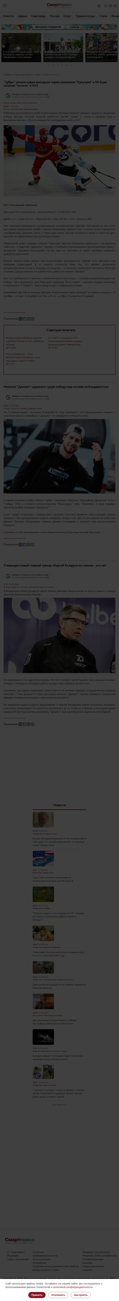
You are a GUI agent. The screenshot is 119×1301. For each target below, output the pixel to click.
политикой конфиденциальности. (73, 1287)
